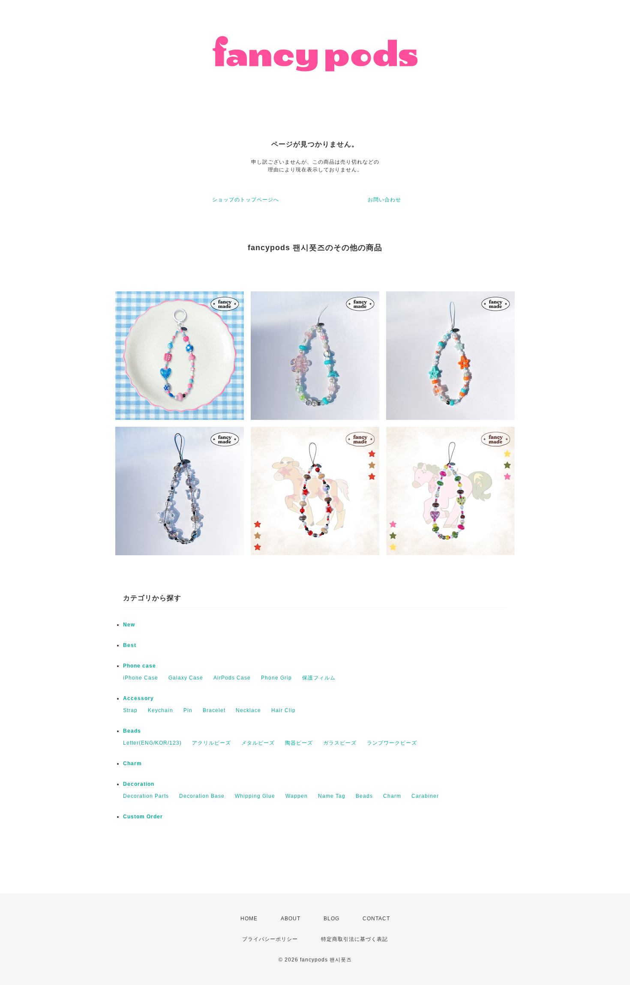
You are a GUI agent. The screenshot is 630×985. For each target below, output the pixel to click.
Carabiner (425, 796)
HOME (249, 919)
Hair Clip (283, 710)
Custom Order (143, 817)
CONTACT (376, 919)
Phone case (139, 666)
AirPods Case (232, 678)
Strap (130, 710)
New (129, 625)
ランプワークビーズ (392, 743)
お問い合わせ (384, 200)
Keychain (160, 710)
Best (129, 645)
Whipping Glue (255, 796)
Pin (187, 710)
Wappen (296, 796)
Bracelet (214, 710)
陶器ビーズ (299, 743)
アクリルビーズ (211, 743)
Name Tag (331, 796)
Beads (132, 731)
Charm (132, 763)
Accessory (138, 698)
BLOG (331, 919)
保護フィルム (319, 678)
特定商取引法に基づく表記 (354, 939)
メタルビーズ (258, 743)
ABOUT (290, 919)
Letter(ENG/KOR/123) (152, 743)
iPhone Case (140, 678)
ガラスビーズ (340, 743)
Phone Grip (276, 678)
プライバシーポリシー (270, 939)
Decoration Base (202, 796)
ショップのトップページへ (245, 200)
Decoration (138, 784)
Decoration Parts (146, 796)
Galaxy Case (185, 678)
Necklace (248, 710)
